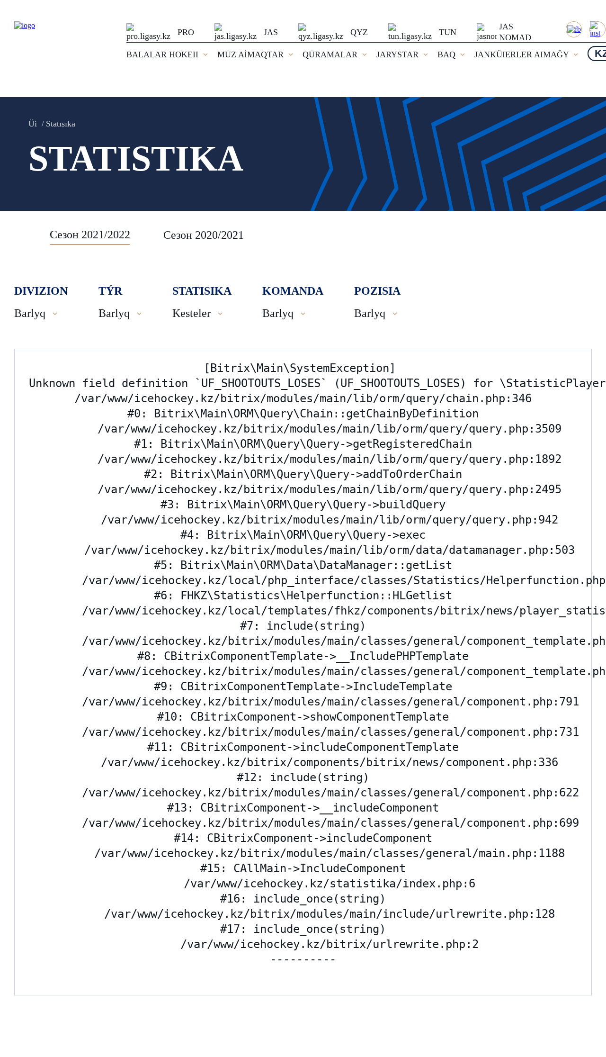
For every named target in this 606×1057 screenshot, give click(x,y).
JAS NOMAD (515, 32)
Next (582, 235)
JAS (271, 32)
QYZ (359, 32)
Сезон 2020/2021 (203, 235)
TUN (447, 32)
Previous (26, 235)
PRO (186, 32)
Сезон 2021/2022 (90, 234)
